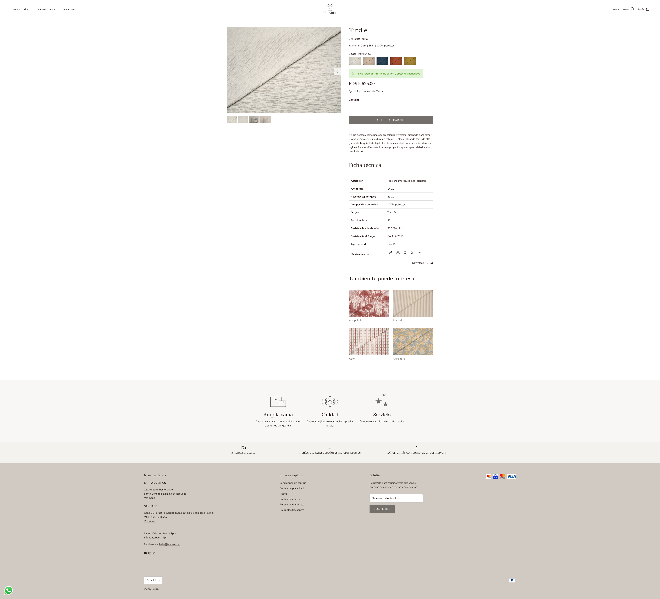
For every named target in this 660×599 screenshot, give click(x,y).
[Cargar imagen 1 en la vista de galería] (284, 70)
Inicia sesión (387, 73)
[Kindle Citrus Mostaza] (410, 61)
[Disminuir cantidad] (351, 106)
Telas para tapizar (46, 9)
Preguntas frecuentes (292, 510)
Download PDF (421, 263)
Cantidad (354, 99)
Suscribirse (382, 509)
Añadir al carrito (391, 120)
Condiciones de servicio (293, 483)
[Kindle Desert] (369, 61)
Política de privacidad (292, 488)
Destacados (69, 9)
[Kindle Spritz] (396, 61)
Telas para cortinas (20, 9)
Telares (155, 588)
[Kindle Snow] (355, 61)
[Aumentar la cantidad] (364, 106)
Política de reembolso (292, 504)
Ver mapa (149, 498)
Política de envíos (290, 499)
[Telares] (330, 9)
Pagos (283, 493)
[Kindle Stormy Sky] (382, 61)
